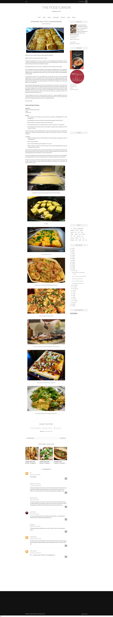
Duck (76, 232)
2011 (72, 305)
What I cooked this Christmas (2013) (79, 276)
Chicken (74, 228)
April (73, 297)
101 (71, 228)
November (74, 285)
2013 (72, 269)
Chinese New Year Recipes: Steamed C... (31, 462)
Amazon (71, 87)
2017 (72, 262)
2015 (72, 265)
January (73, 302)
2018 (72, 260)
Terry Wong (33, 551)
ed (30, 472)
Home (26, 1)
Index (44, 17)
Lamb (82, 232)
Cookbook (81, 230)
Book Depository (73, 86)
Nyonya (76, 234)
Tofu (51, 431)
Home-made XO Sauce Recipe (77, 281)
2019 (72, 258)
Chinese (44, 431)
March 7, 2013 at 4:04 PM (34, 499)
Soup (82, 236)
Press (73, 17)
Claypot (77, 230)
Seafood (78, 236)
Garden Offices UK (35, 483)
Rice (71, 236)
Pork (80, 234)
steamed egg (38, 76)
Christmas (72, 230)
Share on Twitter (48, 428)
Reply (66, 478)
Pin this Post (58, 428)
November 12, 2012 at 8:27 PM (35, 485)
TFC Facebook (73, 37)
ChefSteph (33, 512)
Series (49, 17)
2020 (72, 256)
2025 (72, 248)
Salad (74, 236)
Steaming (48, 431)
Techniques (56, 17)
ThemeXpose (35, 613)
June (73, 293)
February (74, 300)
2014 (72, 267)
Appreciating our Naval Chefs (77, 278)
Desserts (72, 232)
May (73, 295)
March (73, 298)
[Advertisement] (79, 111)
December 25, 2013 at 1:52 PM (35, 552)
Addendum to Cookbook (75, 43)
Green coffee (33, 497)
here (78, 34)
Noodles (72, 234)
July (73, 291)
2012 (72, 304)
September (74, 288)
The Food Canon (56, 7)
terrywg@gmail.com (76, 39)
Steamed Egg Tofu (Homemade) (78, 283)
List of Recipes (73, 42)
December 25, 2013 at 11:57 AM (35, 538)
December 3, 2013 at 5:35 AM (35, 526)
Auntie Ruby (80, 28)
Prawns (83, 234)
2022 (72, 253)
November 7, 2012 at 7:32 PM (35, 474)
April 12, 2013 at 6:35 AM (34, 513)
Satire (68, 17)
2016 (72, 263)
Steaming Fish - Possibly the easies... (60, 462)
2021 (72, 255)
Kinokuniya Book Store (74, 89)
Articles (63, 17)
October (74, 286)
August (73, 290)
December (74, 270)
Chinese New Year (80, 228)
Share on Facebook (36, 428)
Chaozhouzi (33, 536)
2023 (72, 251)
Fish (79, 232)
